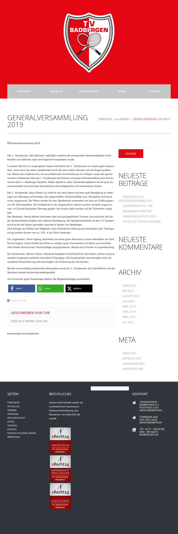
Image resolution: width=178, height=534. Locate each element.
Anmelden (129, 353)
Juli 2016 (128, 322)
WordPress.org (132, 369)
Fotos (122, 91)
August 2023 (130, 296)
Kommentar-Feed (133, 363)
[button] (21, 288)
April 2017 (129, 317)
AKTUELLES (13, 406)
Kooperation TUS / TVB (137, 206)
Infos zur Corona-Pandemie (142, 221)
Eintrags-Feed (131, 358)
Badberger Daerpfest (137, 211)
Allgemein (122, 119)
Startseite (23, 91)
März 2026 (129, 285)
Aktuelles (56, 91)
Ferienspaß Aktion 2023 (139, 216)
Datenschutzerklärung (21, 433)
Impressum (13, 437)
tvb (46, 312)
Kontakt (154, 91)
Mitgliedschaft (89, 91)
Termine (12, 410)
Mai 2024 (128, 291)
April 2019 (129, 306)
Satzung (12, 425)
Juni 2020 (128, 301)
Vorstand (13, 414)
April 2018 (129, 311)
